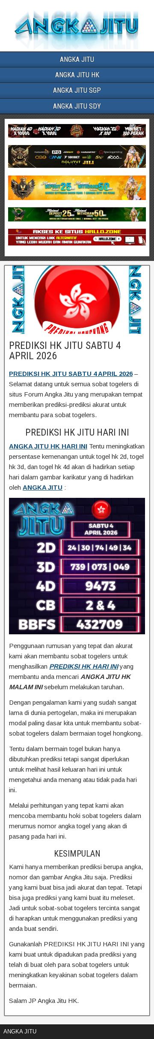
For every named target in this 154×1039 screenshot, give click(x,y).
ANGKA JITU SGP (77, 90)
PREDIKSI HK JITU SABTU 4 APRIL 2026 (65, 350)
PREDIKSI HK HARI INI (83, 666)
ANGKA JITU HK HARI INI (48, 446)
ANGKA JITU (77, 59)
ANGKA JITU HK (77, 75)
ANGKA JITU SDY (77, 106)
